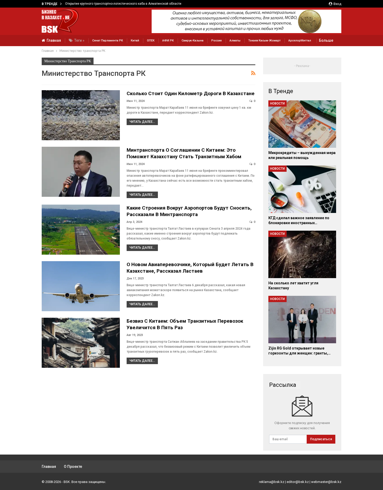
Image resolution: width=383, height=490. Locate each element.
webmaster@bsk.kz (326, 482)
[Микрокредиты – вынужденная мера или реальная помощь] (302, 124)
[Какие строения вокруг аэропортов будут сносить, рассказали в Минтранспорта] (81, 230)
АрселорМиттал (299, 40)
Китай (135, 40)
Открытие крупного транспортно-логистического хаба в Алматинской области (123, 3)
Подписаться (321, 439)
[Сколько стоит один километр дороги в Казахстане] (81, 115)
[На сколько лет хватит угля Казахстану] (302, 254)
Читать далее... (142, 122)
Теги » (79, 40)
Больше (326, 40)
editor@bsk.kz (298, 482)
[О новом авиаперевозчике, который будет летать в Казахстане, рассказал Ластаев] (81, 286)
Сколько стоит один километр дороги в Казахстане (191, 93)
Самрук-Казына (192, 40)
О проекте (73, 466)
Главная (54, 40)
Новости (277, 103)
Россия (216, 40)
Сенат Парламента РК (107, 40)
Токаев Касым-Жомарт (264, 40)
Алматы (235, 40)
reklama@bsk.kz (271, 482)
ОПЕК (151, 40)
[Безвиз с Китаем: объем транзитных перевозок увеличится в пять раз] (81, 343)
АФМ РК (168, 40)
